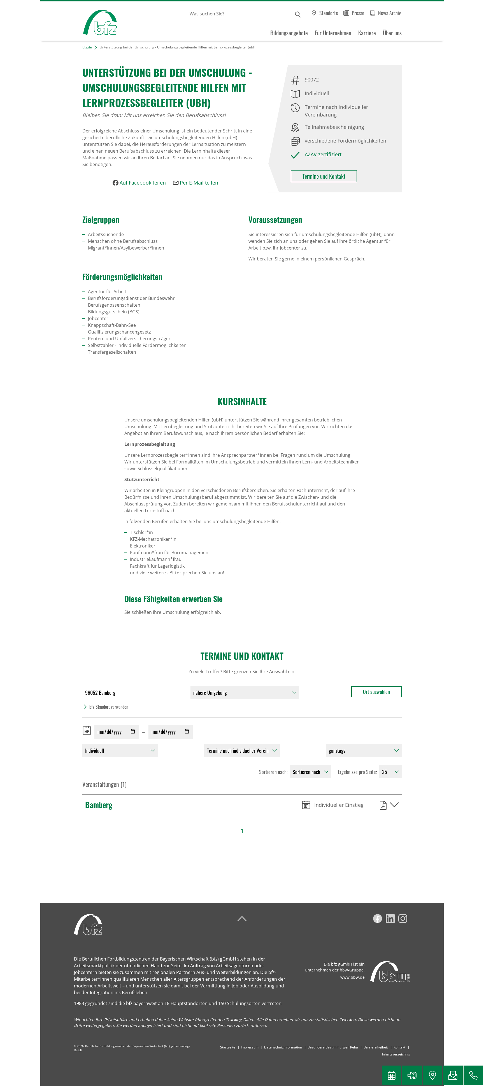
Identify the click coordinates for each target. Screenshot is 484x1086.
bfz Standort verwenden (108, 706)
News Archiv (389, 13)
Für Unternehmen (333, 33)
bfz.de (87, 47)
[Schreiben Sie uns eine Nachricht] (453, 1075)
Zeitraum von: (88, 730)
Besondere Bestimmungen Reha (333, 1047)
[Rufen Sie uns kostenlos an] (473, 1075)
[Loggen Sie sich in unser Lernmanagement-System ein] (412, 1075)
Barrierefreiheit (376, 1047)
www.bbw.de (352, 977)
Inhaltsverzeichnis (396, 1054)
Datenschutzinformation (283, 1047)
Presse (358, 13)
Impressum (250, 1047)
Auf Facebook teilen (143, 182)
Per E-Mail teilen (199, 182)
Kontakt (399, 1047)
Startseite (227, 1047)
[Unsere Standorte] (432, 1075)
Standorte (328, 13)
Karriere (367, 33)
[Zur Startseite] (78, 21)
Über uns (392, 33)
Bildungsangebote (289, 33)
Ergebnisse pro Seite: (357, 771)
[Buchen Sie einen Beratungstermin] (391, 1075)
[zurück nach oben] (242, 918)
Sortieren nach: (273, 771)
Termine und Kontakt (323, 176)
